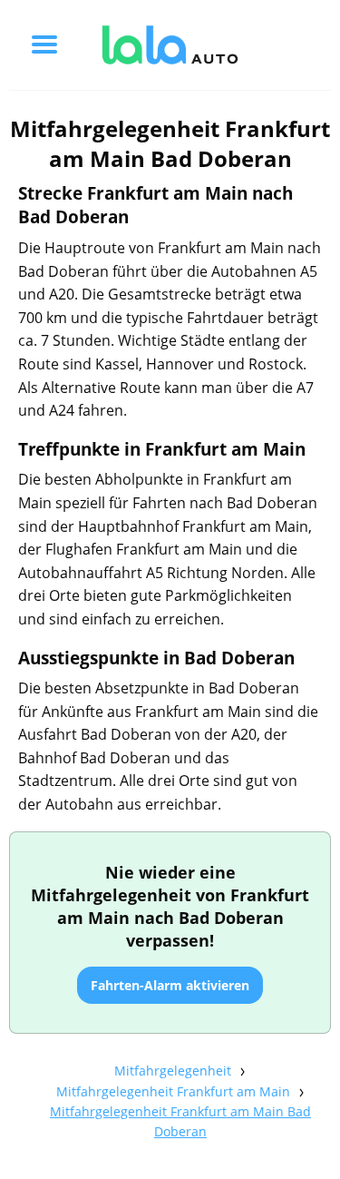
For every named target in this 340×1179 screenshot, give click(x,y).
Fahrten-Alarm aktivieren (170, 985)
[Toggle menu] (44, 44)
